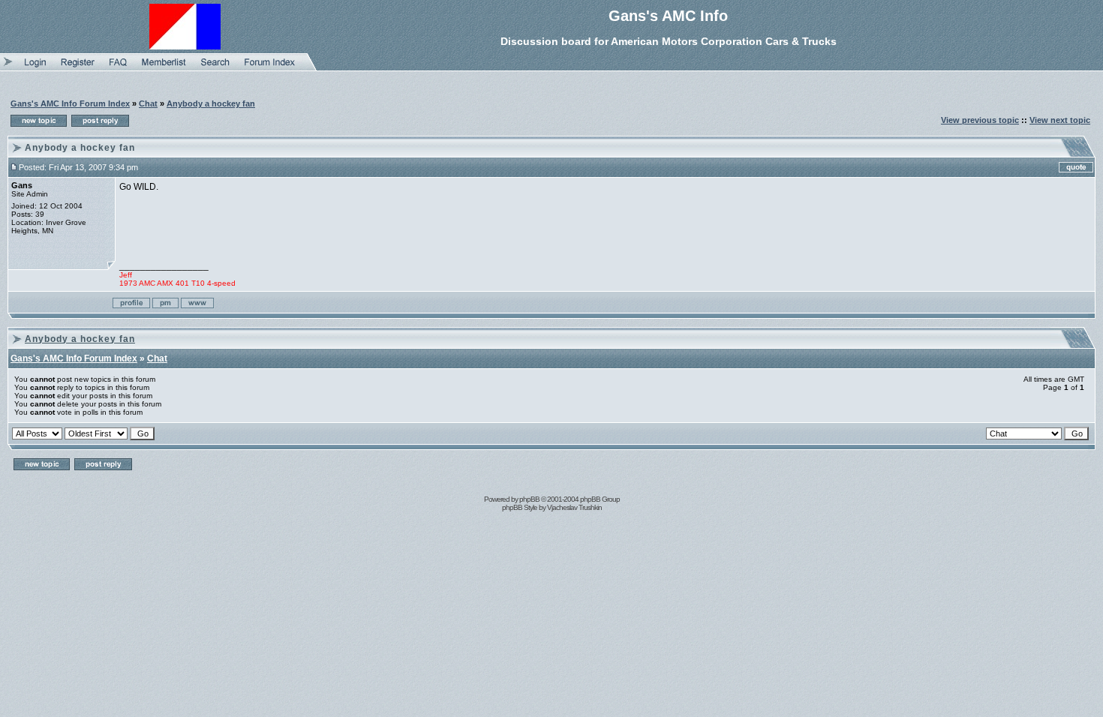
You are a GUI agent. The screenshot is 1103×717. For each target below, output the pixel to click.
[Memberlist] (164, 67)
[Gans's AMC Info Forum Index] (269, 67)
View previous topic (980, 120)
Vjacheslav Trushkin (574, 507)
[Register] (77, 67)
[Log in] (35, 67)
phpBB (529, 499)
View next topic (1059, 120)
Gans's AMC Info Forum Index (70, 103)
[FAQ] (118, 67)
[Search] (215, 67)
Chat (148, 103)
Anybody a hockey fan (211, 103)
